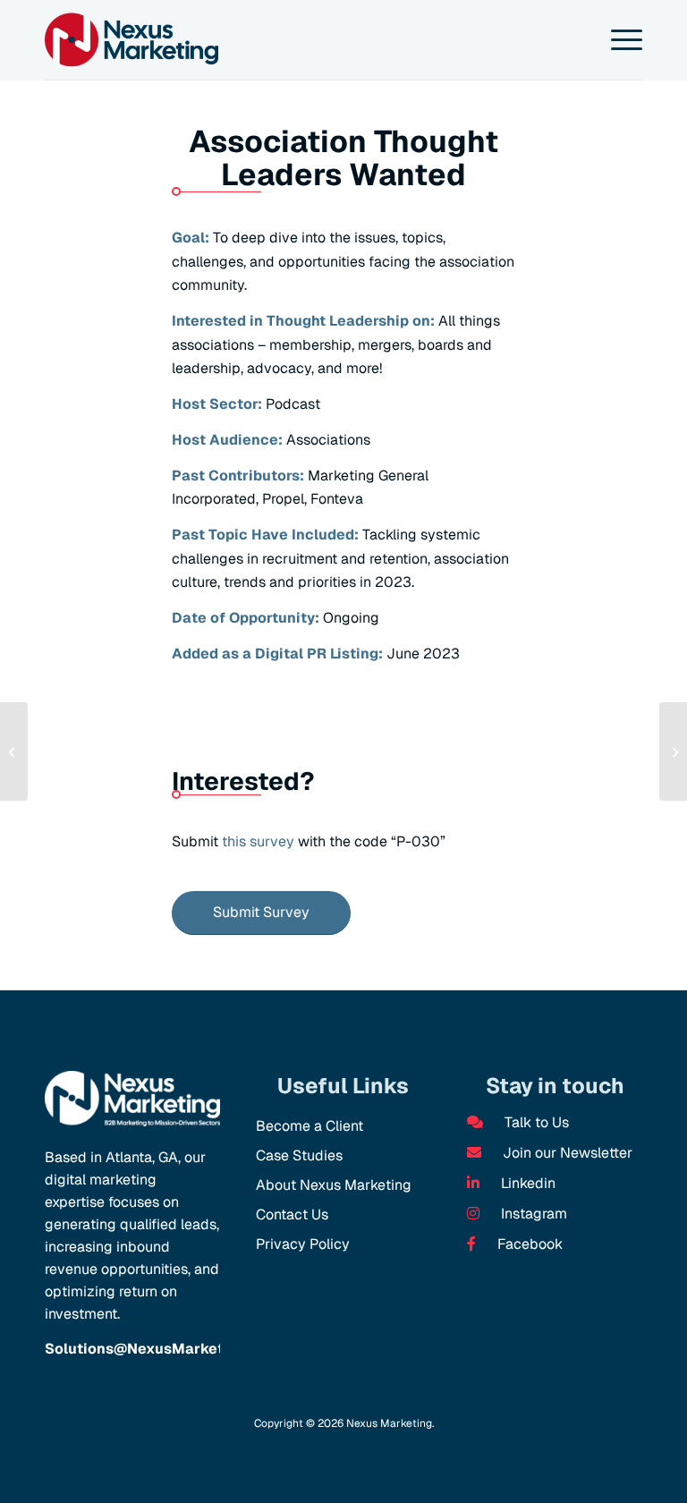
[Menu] (617, 40)
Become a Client (309, 1126)
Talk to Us (535, 1122)
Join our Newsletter (565, 1152)
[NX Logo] (131, 40)
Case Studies (299, 1155)
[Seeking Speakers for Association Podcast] (14, 751)
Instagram (532, 1213)
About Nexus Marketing (333, 1185)
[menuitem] (617, 40)
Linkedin (526, 1183)
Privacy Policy (303, 1244)
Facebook (528, 1244)
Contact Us (292, 1214)
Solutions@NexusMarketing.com (162, 1348)
